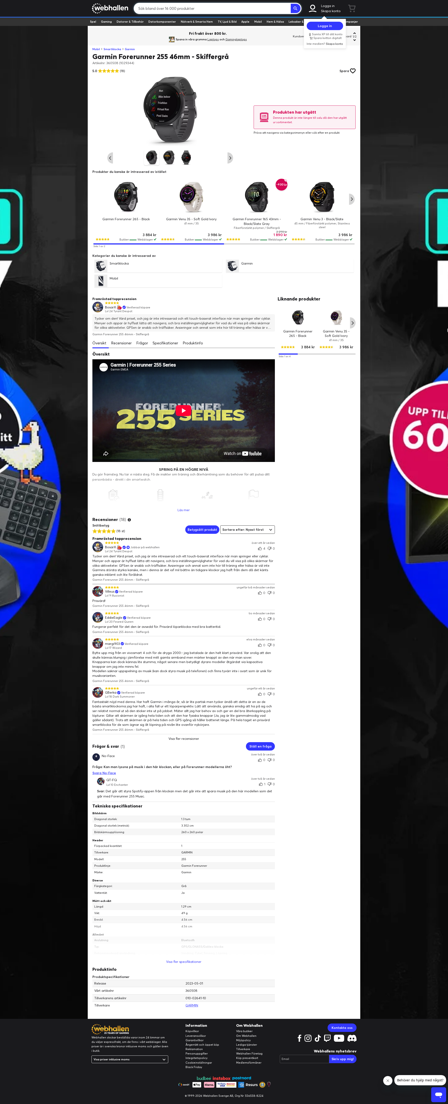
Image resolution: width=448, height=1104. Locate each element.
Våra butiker (244, 1031)
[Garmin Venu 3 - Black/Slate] (322, 197)
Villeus (109, 591)
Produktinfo (193, 343)
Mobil (258, 21)
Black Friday (194, 1067)
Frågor (142, 343)
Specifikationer (165, 343)
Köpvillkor (192, 1031)
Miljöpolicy (243, 1040)
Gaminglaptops (236, 39)
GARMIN (192, 1005)
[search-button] (296, 8)
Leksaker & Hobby (301, 21)
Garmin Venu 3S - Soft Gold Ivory (191, 219)
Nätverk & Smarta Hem (197, 21)
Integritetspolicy (196, 1058)
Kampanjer (350, 21)
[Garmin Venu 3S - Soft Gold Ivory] (191, 197)
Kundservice (301, 36)
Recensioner (121, 343)
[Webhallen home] (109, 8)
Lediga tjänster (246, 1044)
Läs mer (184, 510)
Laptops (213, 39)
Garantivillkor (194, 1040)
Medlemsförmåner (248, 1062)
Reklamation (194, 1049)
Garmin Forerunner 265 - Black (126, 219)
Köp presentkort (247, 1058)
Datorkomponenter (162, 21)
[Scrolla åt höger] (230, 158)
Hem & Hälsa (275, 21)
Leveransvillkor (196, 1036)
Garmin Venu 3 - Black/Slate (322, 219)
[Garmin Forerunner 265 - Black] (126, 197)
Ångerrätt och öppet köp (202, 1044)
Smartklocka (112, 49)
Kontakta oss (342, 1028)
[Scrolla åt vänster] (110, 158)
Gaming (106, 21)
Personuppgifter (197, 1053)
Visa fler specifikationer (183, 962)
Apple (245, 21)
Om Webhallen (246, 1036)
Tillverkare (243, 1049)
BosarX (110, 307)
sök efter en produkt (326, 132)
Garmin (130, 49)
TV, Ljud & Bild (227, 21)
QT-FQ (111, 780)
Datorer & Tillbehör (130, 21)
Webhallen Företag (249, 1053)
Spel (93, 21)
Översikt (99, 343)
